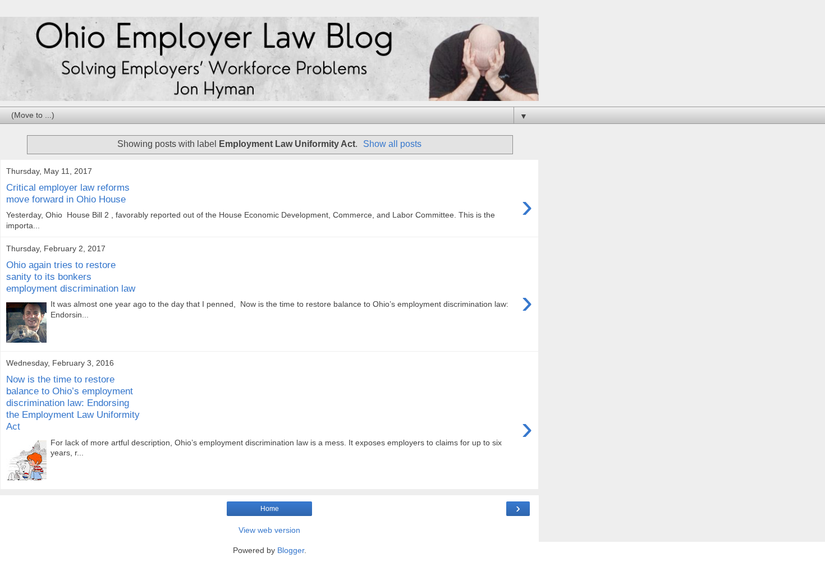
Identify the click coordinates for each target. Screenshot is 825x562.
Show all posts (392, 144)
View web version (269, 530)
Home (269, 509)
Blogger (290, 550)
